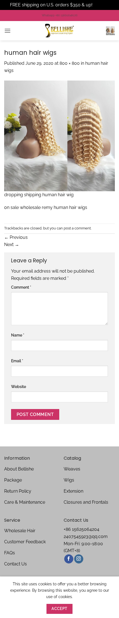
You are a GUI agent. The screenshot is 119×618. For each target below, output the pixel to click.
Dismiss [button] (101, 4)
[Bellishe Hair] (59, 30)
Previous (16, 237)
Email (17, 360)
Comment (21, 287)
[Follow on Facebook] (68, 559)
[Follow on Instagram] (78, 559)
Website (18, 386)
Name (17, 335)
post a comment (77, 228)
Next (11, 244)
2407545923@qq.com (86, 536)
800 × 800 (70, 63)
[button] (7, 30)
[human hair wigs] (59, 135)
